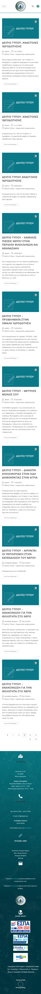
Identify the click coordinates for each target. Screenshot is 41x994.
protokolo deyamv (11, 563)
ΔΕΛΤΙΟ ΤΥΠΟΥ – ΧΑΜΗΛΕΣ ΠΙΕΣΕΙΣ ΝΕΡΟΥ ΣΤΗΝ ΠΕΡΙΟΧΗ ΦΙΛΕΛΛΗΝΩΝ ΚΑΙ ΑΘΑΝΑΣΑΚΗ (20, 243)
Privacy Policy (20, 988)
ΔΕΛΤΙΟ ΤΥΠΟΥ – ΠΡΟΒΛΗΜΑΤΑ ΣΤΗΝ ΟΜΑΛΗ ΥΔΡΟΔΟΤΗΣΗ (16, 319)
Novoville (13, 886)
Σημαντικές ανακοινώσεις (25, 54)
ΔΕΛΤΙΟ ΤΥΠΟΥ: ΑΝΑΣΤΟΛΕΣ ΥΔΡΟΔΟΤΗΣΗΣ (20, 44)
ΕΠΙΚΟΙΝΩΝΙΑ (20, 802)
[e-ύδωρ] (20, 863)
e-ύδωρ (20, 869)
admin (7, 51)
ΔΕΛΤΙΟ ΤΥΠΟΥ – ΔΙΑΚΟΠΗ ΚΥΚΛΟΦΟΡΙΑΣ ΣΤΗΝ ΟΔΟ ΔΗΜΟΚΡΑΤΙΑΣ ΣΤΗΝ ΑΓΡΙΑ (20, 473)
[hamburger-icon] (4, 6)
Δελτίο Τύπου (9, 54)
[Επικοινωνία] (20, 796)
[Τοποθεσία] (20, 756)
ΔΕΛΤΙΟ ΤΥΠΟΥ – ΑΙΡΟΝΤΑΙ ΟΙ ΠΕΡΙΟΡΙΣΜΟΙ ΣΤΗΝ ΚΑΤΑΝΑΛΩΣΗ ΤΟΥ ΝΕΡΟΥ (19, 554)
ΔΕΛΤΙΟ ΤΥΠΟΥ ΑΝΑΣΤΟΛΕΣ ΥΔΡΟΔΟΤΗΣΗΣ (20, 178)
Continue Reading (11, 83)
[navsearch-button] (33, 6)
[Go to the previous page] (7, 735)
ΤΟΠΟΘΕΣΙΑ (20, 762)
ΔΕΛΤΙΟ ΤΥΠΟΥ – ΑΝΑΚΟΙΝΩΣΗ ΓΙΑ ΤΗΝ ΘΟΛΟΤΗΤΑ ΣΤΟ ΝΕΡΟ (17, 612)
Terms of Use (20, 980)
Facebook (28, 828)
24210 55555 (20, 823)
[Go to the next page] (36, 739)
